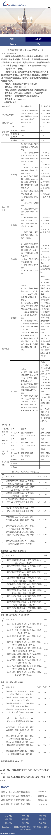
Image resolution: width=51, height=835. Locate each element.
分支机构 (8, 823)
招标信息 (42, 819)
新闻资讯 (8, 819)
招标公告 (12, 39)
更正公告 (12, 44)
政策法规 (42, 816)
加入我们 (25, 823)
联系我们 (42, 823)
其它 (38, 44)
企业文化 (25, 816)
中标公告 (38, 39)
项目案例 (25, 819)
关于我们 (8, 816)
